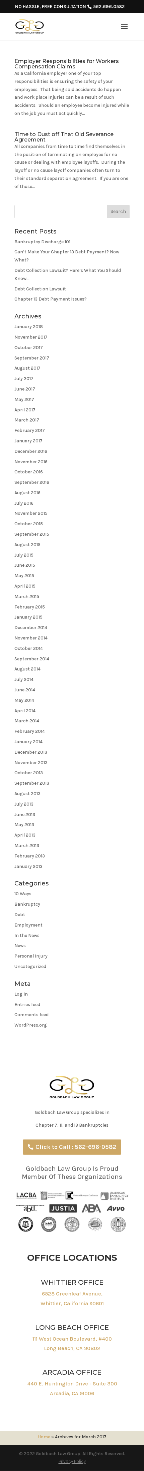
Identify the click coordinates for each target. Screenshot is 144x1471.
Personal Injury (31, 956)
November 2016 (31, 462)
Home (44, 1437)
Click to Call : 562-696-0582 (76, 1147)
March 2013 (26, 845)
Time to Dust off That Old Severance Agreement (64, 137)
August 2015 (27, 544)
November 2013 (31, 762)
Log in (21, 994)
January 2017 (28, 441)
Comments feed (31, 1015)
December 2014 (30, 627)
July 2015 (23, 555)
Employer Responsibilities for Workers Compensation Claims (66, 64)
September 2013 (31, 783)
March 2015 (26, 596)
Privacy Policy (72, 1461)
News (20, 945)
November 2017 (31, 337)
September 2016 (31, 482)
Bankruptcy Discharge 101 (42, 242)
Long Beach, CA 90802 (72, 1348)
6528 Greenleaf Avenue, (72, 1293)
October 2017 (28, 347)
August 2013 (27, 793)
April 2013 (24, 835)
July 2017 (23, 378)
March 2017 (26, 420)
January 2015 (28, 617)
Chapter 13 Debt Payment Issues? (50, 299)
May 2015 (24, 575)
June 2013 (24, 814)
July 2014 (23, 679)
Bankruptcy (27, 904)
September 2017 (31, 358)
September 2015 (31, 534)
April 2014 (24, 711)
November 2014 (31, 638)
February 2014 (29, 731)
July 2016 (23, 503)
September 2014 (31, 659)
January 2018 (28, 327)
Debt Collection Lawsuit (40, 289)
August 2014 (27, 669)
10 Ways (22, 894)
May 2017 (24, 399)
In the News (27, 935)
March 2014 (26, 721)
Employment (28, 925)
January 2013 (28, 866)
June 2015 (24, 565)
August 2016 (27, 493)
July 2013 (23, 804)
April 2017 (24, 410)
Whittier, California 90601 (72, 1303)
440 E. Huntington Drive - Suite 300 (72, 1383)
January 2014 (28, 742)
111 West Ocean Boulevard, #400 (72, 1339)
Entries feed (27, 1004)
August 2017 (27, 368)
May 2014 (24, 700)
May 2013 (24, 824)
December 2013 (30, 752)
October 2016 (28, 472)
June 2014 (24, 690)
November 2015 (31, 513)
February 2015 (29, 607)
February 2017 (29, 430)
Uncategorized (30, 966)
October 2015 (28, 524)
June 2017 (24, 389)
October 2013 (28, 773)
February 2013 (29, 856)
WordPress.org (30, 1025)
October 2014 (28, 648)
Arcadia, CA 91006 (72, 1393)
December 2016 (30, 451)
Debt (19, 914)
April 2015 (24, 586)
